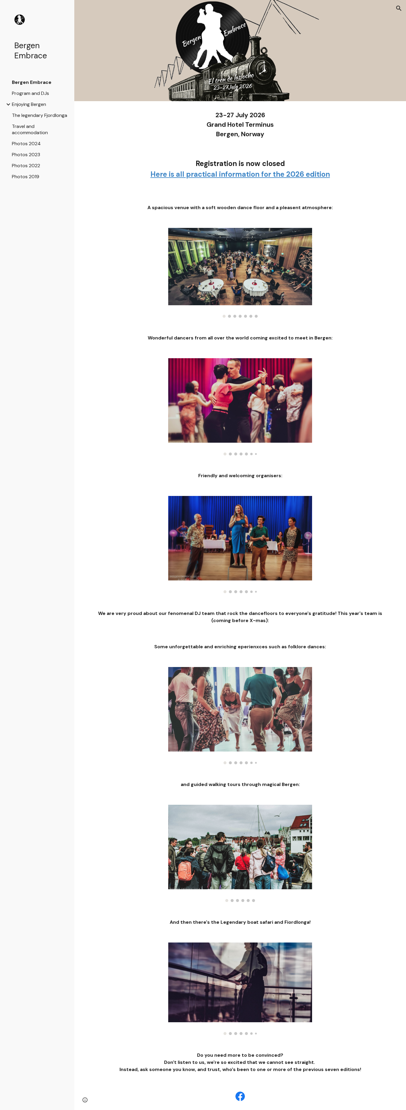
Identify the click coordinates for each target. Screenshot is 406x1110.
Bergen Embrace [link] (31, 82)
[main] (240, 125)
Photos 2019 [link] (25, 176)
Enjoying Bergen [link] (29, 104)
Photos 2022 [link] (26, 165)
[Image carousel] (240, 273)
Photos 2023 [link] (26, 154)
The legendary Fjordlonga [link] (39, 115)
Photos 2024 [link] (26, 143)
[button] (399, 8)
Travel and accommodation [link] (30, 129)
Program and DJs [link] (30, 93)
